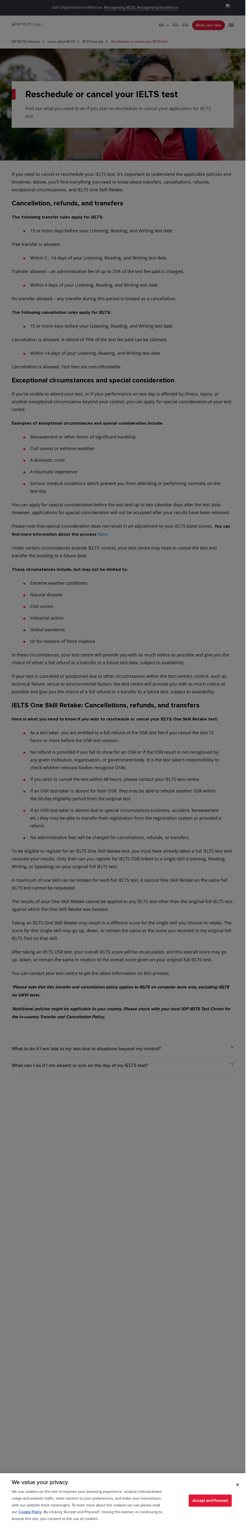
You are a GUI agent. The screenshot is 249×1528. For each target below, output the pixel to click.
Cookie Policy (30, 1512)
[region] (122, 1500)
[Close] (237, 1484)
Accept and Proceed (210, 1500)
